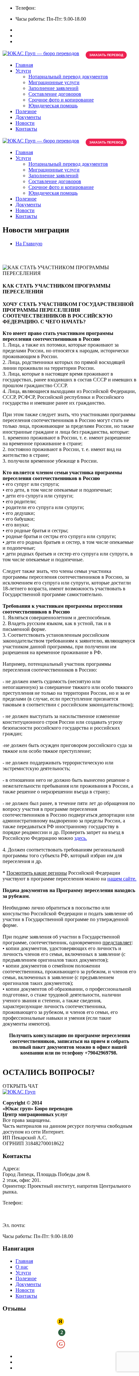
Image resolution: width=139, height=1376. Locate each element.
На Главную (29, 243)
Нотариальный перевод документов (68, 76)
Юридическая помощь (53, 105)
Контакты (26, 129)
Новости (25, 123)
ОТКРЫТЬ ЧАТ (20, 1086)
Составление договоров (54, 94)
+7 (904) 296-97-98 (23, 1208)
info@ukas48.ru (43, 1225)
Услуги (23, 71)
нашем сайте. (121, 878)
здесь (80, 838)
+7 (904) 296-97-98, (58, 8)
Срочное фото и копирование (61, 100)
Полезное (26, 111)
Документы (28, 117)
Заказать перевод (106, 55)
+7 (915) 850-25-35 (100, 8)
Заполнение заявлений (53, 88)
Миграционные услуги (54, 82)
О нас (22, 1267)
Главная (24, 65)
